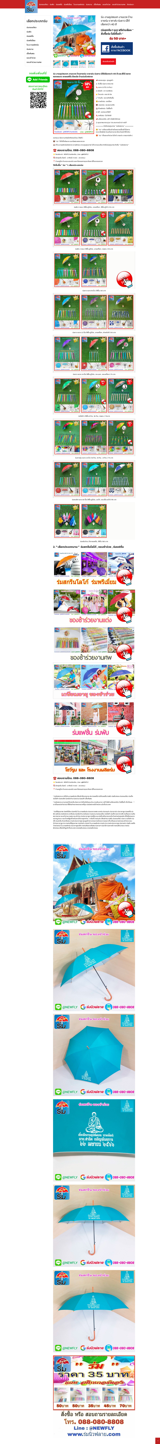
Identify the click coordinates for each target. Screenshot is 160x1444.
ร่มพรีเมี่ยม (68, 4)
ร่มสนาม (89, 4)
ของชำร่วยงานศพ (118, 4)
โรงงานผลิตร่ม (79, 4)
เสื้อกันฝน (97, 4)
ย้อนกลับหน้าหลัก (108, 61)
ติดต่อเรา (130, 4)
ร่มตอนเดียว (43, 4)
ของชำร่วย (106, 4)
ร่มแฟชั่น (59, 4)
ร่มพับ (52, 4)
